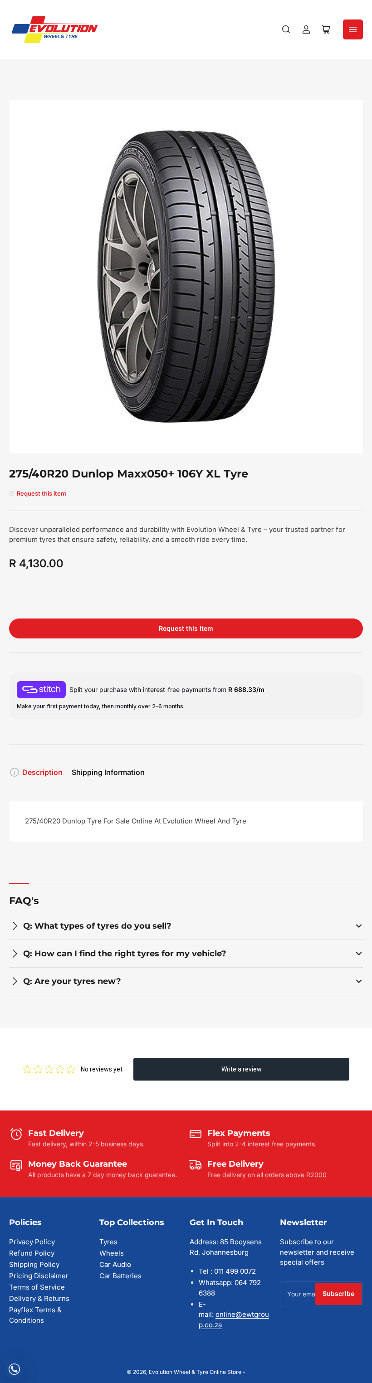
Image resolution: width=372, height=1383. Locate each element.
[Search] (286, 29)
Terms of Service (37, 1287)
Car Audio (115, 1264)
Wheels (111, 1253)
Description (42, 772)
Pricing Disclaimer (39, 1275)
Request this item (186, 628)
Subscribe (338, 1293)
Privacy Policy (32, 1241)
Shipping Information (108, 772)
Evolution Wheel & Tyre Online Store (196, 1371)
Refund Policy (31, 1253)
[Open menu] (353, 29)
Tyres (108, 1241)
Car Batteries (120, 1275)
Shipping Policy (34, 1264)
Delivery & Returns (39, 1298)
